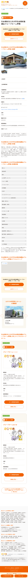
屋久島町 (13, 519)
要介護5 (12, 537)
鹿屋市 (15, 516)
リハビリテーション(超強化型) (18, 545)
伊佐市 (2, 514)
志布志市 (7, 516)
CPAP (22, 544)
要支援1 (6, 536)
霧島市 (19, 512)
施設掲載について (18, 567)
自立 (2, 536)
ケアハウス (17, 530)
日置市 (7, 512)
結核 (19, 550)
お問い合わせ (7, 567)
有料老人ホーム (12, 528)
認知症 (16, 537)
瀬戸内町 (7, 520)
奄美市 (21, 519)
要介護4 (8, 537)
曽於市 (11, 516)
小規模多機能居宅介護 (6, 531)
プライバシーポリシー (14, 569)
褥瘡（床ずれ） (4, 546)
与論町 (23, 522)
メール (21, 576)
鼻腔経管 (7, 542)
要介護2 (20, 536)
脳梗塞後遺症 (4, 549)
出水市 (21, 514)
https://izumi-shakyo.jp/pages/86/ (9, 109)
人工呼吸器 (23, 550)
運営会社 (12, 567)
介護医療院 (14, 531)
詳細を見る (13, 406)
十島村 (17, 519)
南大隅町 (16, 518)
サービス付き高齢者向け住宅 (7, 530)
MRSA (15, 550)
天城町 (7, 522)
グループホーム (4, 528)
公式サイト (13, 38)
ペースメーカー (11, 544)
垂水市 (19, 516)
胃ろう (2, 542)
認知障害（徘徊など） (16, 549)
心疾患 (22, 548)
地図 (23, 98)
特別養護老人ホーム (5, 527)
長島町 (7, 515)
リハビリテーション (5, 545)
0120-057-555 (7, 575)
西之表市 (21, 518)
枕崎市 (2, 516)
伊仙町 (11, 522)
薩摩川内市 (11, 514)
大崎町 (23, 516)
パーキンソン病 (4, 548)
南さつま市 (17, 515)
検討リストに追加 (8, 17)
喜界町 (19, 520)
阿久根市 (17, 514)
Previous (2, 315)
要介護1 (15, 536)
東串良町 (3, 518)
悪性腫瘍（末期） (13, 546)
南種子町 (8, 519)
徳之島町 (3, 522)
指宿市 (22, 515)
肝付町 (7, 518)
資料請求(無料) (15, 34)
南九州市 (12, 515)
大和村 (11, 520)
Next (26, 315)
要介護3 (3, 537)
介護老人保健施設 (15, 527)
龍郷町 (2, 520)
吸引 (11, 542)
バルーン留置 (4, 544)
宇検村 (15, 520)
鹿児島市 (3, 512)
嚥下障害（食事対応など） (7, 550)
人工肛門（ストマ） (17, 542)
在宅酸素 (18, 544)
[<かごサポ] (5, 2)
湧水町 (6, 514)
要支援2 (11, 536)
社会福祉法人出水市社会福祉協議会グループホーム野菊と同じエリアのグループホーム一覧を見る (14, 490)
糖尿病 (19, 546)
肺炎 (9, 549)
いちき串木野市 (13, 512)
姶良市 (23, 512)
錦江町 (11, 518)
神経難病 (11, 548)
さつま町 (3, 515)
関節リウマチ (17, 548)
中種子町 (3, 519)
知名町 (19, 522)
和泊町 (15, 522)
